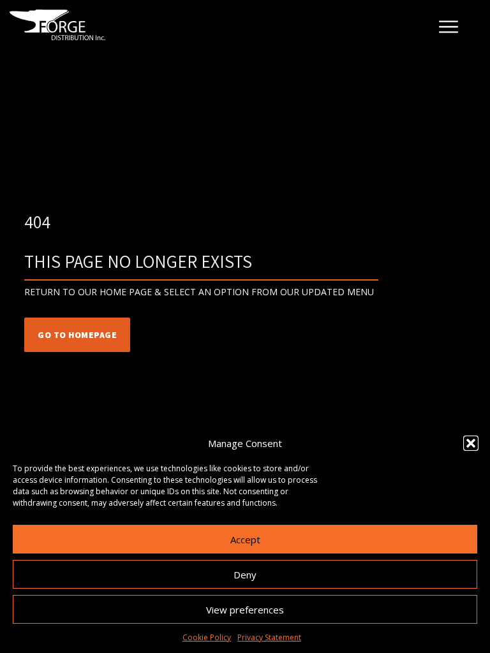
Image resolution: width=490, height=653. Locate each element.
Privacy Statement (269, 637)
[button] (470, 443)
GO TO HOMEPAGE (77, 335)
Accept (245, 539)
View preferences (245, 609)
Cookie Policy (206, 637)
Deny (245, 574)
